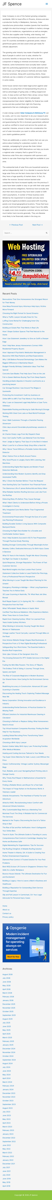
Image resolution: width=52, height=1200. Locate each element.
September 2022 (9, 1141)
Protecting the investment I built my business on (21, 395)
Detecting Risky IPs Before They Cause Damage (21, 499)
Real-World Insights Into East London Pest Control (22, 569)
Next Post (37, 225)
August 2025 (7, 1019)
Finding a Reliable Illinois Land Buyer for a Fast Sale (23, 785)
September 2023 (9, 1104)
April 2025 (6, 1034)
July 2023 (6, 1112)
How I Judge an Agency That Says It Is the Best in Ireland (25, 442)
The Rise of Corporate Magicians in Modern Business (23, 676)
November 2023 (9, 1097)
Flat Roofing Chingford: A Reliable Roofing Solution (22, 849)
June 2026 (7, 982)
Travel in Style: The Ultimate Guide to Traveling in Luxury (25, 834)
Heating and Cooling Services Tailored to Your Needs (23, 753)
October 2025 (8, 1011)
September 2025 (9, 1015)
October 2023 (8, 1101)
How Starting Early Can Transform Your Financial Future (24, 485)
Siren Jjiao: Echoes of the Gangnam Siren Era (20, 654)
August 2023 (8, 1108)
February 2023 (8, 1130)
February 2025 (8, 1041)
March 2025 (7, 1037)
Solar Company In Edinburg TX (32, 113)
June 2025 (7, 1026)
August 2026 (8, 974)
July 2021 (6, 1167)
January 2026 (8, 1000)
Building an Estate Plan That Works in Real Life (21, 328)
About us (6, 910)
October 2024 (8, 1056)
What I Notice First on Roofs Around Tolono (19, 456)
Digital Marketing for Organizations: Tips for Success (23, 845)
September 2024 (9, 1060)
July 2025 (6, 1023)
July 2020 (6, 1175)
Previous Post (16, 225)
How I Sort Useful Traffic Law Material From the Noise (24, 438)
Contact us (7, 913)
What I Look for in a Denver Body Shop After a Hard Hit (24, 445)
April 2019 (6, 1186)
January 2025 (8, 1045)
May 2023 (7, 1119)
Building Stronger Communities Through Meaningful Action (25, 545)
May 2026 (7, 985)
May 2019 (6, 1182)
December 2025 (9, 1004)
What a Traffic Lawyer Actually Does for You (20, 317)
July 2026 (6, 978)
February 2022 (8, 1156)
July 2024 (6, 1067)
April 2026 (7, 989)
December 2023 (9, 1093)
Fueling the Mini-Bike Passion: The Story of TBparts (23, 665)
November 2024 (9, 1052)
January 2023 (8, 1134)
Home (5, 906)
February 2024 (8, 1086)
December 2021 (9, 1164)
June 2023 (7, 1115)
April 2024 (7, 1078)
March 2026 (7, 993)
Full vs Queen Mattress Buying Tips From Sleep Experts (24, 377)
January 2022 (8, 1160)
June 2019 (7, 1179)
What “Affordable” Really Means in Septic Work (21, 608)
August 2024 (8, 1063)
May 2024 (7, 1075)
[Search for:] (26, 233)
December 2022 (9, 1138)
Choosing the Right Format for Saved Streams (20, 313)
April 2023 (7, 1123)
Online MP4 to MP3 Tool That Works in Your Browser (23, 399)
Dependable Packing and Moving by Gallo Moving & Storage (26, 409)
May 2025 (6, 1030)
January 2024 (8, 1089)
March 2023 (7, 1127)
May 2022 (6, 1149)
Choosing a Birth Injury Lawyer (14, 742)
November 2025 (9, 1008)
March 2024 (7, 1082)
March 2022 (7, 1153)
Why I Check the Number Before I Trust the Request (23, 481)
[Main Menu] (47, 4)
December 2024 (9, 1049)
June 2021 (7, 1171)
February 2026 (8, 997)
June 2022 (7, 1145)
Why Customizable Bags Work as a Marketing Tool (22, 810)
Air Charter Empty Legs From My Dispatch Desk (21, 434)
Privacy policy (8, 917)
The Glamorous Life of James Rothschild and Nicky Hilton (25, 488)
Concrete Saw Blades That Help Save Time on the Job (24, 374)
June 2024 (7, 1071)
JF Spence (12, 4)
